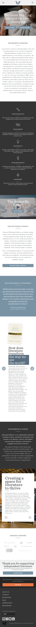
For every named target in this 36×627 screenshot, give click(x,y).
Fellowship (6, 605)
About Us (5, 592)
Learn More (18, 573)
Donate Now (25, 27)
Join (4, 614)
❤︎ (18, 585)
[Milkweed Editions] (18, 3)
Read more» (8, 513)
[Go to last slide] (4, 369)
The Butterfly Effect (18, 265)
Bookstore (6, 597)
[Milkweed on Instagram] (7, 619)
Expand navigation (3, 2)
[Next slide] (32, 369)
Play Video (10, 27)
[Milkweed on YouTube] (10, 619)
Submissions (7, 603)
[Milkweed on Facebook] (3, 619)
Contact (5, 594)
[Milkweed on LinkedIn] (13, 619)
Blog (4, 600)
